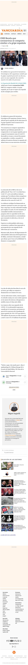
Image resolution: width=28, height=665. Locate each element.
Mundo (25, 33)
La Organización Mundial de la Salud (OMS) (13, 83)
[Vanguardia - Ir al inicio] (14, 31)
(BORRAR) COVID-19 (4, 48)
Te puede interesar (8, 452)
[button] (1, 34)
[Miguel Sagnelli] (14, 407)
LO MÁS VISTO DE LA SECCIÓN (8, 535)
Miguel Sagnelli (9, 68)
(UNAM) (18, 420)
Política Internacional (10, 435)
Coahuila (7, 33)
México (19, 33)
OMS (14, 389)
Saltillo (13, 33)
